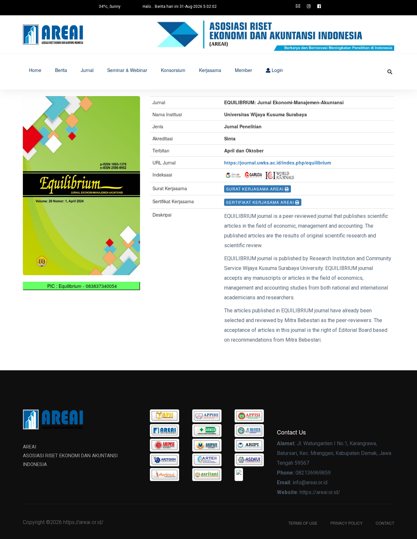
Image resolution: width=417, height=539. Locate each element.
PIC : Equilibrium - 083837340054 (81, 286)
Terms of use (302, 523)
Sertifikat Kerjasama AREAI (260, 202)
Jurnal (87, 70)
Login (276, 70)
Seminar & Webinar (127, 70)
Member (243, 70)
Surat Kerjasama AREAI (255, 188)
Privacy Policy (346, 523)
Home (35, 70)
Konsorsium (173, 70)
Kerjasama (210, 70)
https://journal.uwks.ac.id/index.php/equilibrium (277, 162)
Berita (61, 70)
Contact (385, 523)
